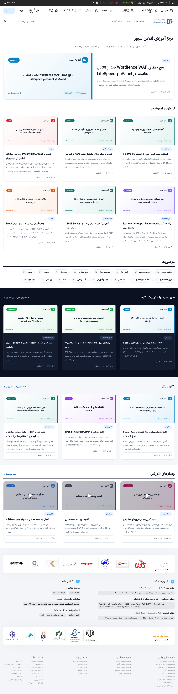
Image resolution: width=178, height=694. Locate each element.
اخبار (128, 21)
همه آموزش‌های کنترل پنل (16, 386)
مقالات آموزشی (116, 21)
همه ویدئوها (11, 474)
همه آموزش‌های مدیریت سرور (17, 297)
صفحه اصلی (139, 21)
